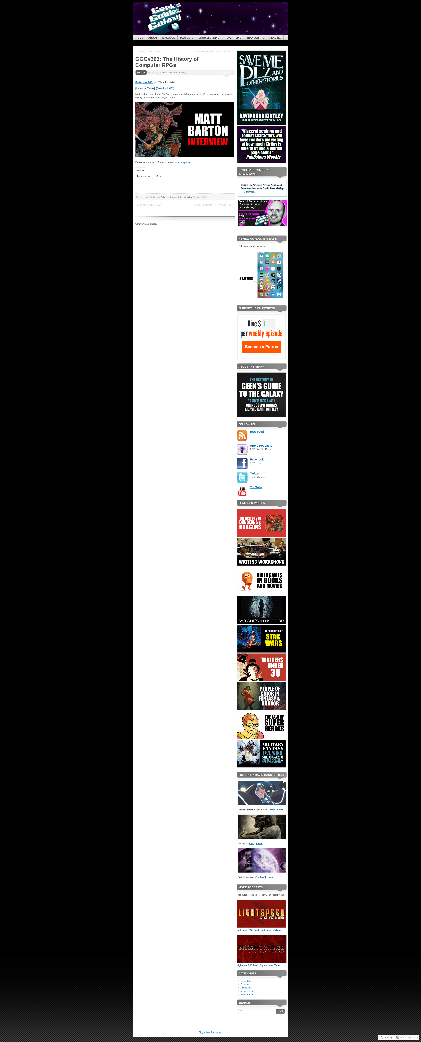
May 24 (141, 72)
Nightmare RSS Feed (247, 965)
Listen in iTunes (145, 88)
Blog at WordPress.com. (210, 1032)
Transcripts (255, 37)
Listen (280, 809)
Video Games (246, 994)
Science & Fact (247, 991)
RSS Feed (257, 431)
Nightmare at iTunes (270, 965)
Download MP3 (165, 88)
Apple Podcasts (261, 445)
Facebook (257, 459)
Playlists (186, 37)
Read (272, 809)
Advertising (233, 37)
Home (139, 37)
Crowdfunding (209, 37)
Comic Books (246, 981)
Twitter (255, 473)
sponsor (187, 162)
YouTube (256, 487)
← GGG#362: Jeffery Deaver (149, 51)
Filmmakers (246, 987)
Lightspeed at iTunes (271, 930)
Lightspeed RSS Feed (248, 930)
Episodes (168, 37)
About (152, 37)
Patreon (162, 162)
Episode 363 (144, 82)
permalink (187, 197)
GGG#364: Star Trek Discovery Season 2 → (214, 51)
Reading (275, 37)
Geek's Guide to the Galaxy (172, 72)
